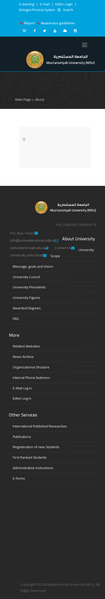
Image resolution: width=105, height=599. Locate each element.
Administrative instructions (33, 468)
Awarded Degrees (27, 308)
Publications (22, 436)
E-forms (19, 478)
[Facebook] (34, 31)
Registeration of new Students (36, 447)
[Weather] (65, 31)
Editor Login (64, 4)
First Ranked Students (30, 457)
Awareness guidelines (58, 23)
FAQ (16, 318)
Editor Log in (22, 398)
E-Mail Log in (22, 388)
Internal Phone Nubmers (31, 377)
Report (29, 23)
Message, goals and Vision (33, 266)
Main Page (23, 99)
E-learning (26, 4)
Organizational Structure (31, 367)
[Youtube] (55, 31)
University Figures (26, 297)
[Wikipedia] (24, 31)
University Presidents (29, 287)
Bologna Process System (37, 10)
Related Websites (26, 346)
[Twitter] (44, 31)
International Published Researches (40, 426)
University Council (26, 277)
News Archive (23, 356)
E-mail (44, 4)
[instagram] (75, 31)
